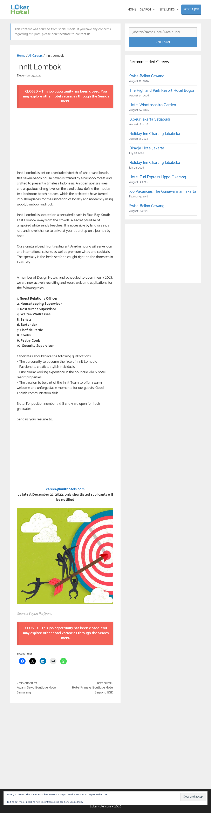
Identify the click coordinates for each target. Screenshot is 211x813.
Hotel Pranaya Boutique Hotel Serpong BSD (92, 690)
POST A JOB (191, 9)
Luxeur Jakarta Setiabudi (149, 119)
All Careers (35, 56)
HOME (132, 9)
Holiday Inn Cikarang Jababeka (154, 133)
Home (21, 56)
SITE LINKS (167, 9)
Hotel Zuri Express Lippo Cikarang (157, 177)
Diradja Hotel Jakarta (146, 148)
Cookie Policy (76, 802)
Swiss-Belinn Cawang (146, 76)
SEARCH (145, 9)
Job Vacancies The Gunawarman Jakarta (162, 191)
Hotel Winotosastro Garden (152, 105)
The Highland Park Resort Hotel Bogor (161, 90)
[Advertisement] (65, 140)
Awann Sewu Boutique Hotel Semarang (36, 690)
